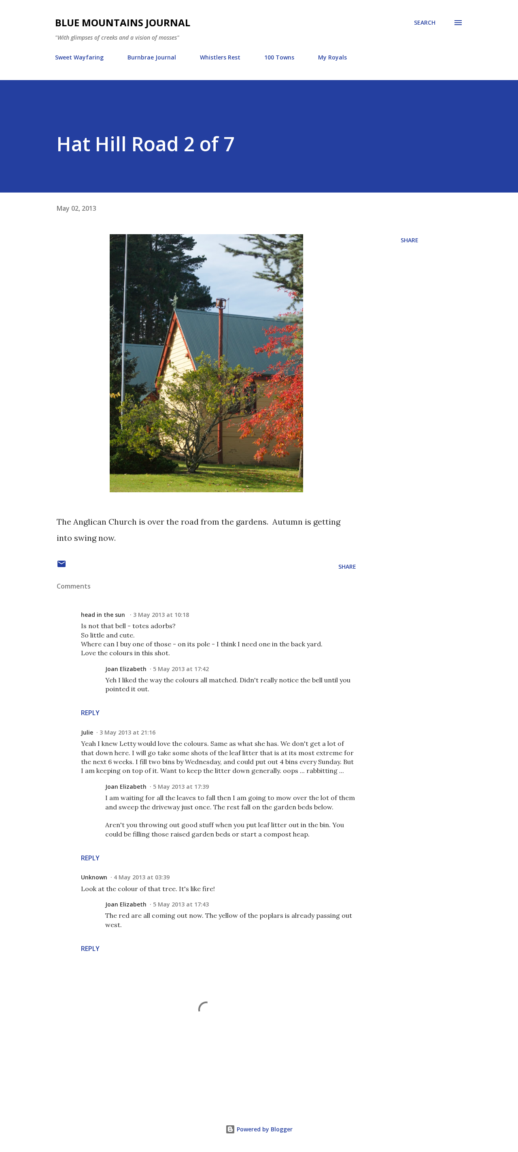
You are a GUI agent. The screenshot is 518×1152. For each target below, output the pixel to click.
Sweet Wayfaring (79, 57)
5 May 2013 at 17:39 (181, 786)
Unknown (94, 877)
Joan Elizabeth (125, 669)
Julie (87, 732)
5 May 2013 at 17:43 (181, 904)
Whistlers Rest (220, 57)
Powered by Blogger (264, 1129)
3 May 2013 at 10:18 (161, 614)
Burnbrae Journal (151, 57)
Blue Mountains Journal (122, 22)
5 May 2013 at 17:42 (181, 669)
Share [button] (409, 240)
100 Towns (279, 57)
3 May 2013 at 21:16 (127, 732)
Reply (90, 712)
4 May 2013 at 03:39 (142, 877)
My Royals (332, 57)
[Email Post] (61, 566)
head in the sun (104, 614)
